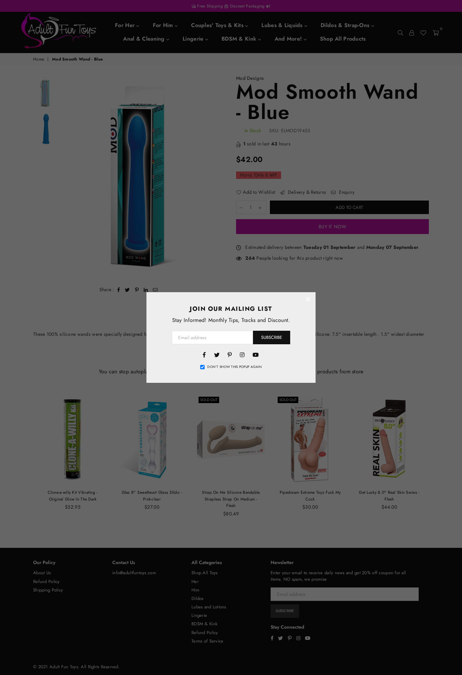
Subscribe (271, 337)
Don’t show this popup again (234, 367)
